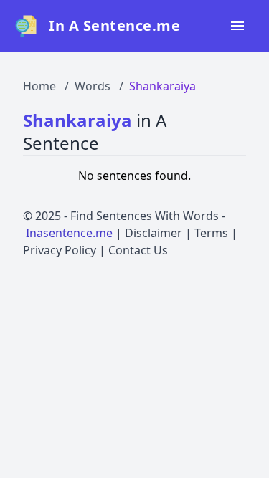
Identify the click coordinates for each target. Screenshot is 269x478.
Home (39, 86)
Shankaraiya (162, 86)
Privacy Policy (59, 250)
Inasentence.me (69, 233)
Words (92, 86)
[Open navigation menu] (237, 25)
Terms (211, 233)
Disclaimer (153, 233)
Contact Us (138, 250)
